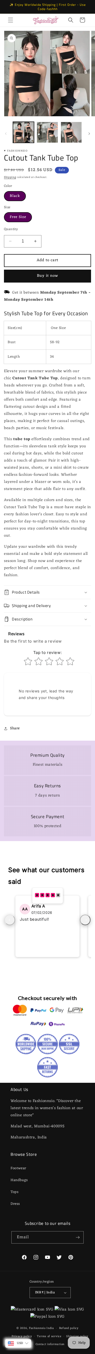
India (50, 1328)
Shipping (10, 177)
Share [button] (15, 728)
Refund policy (69, 1328)
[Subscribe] (77, 1237)
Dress (15, 1204)
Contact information (50, 1344)
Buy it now (47, 275)
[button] (10, 20)
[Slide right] (89, 133)
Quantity (11, 229)
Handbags (19, 1180)
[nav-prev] (9, 920)
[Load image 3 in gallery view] (71, 132)
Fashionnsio (37, 1328)
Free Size (18, 217)
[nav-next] (85, 920)
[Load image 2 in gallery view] (47, 132)
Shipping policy (77, 1336)
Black (15, 196)
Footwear (18, 1168)
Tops (14, 1192)
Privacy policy (22, 1336)
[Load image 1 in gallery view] (23, 132)
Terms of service (49, 1336)
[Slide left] (6, 133)
